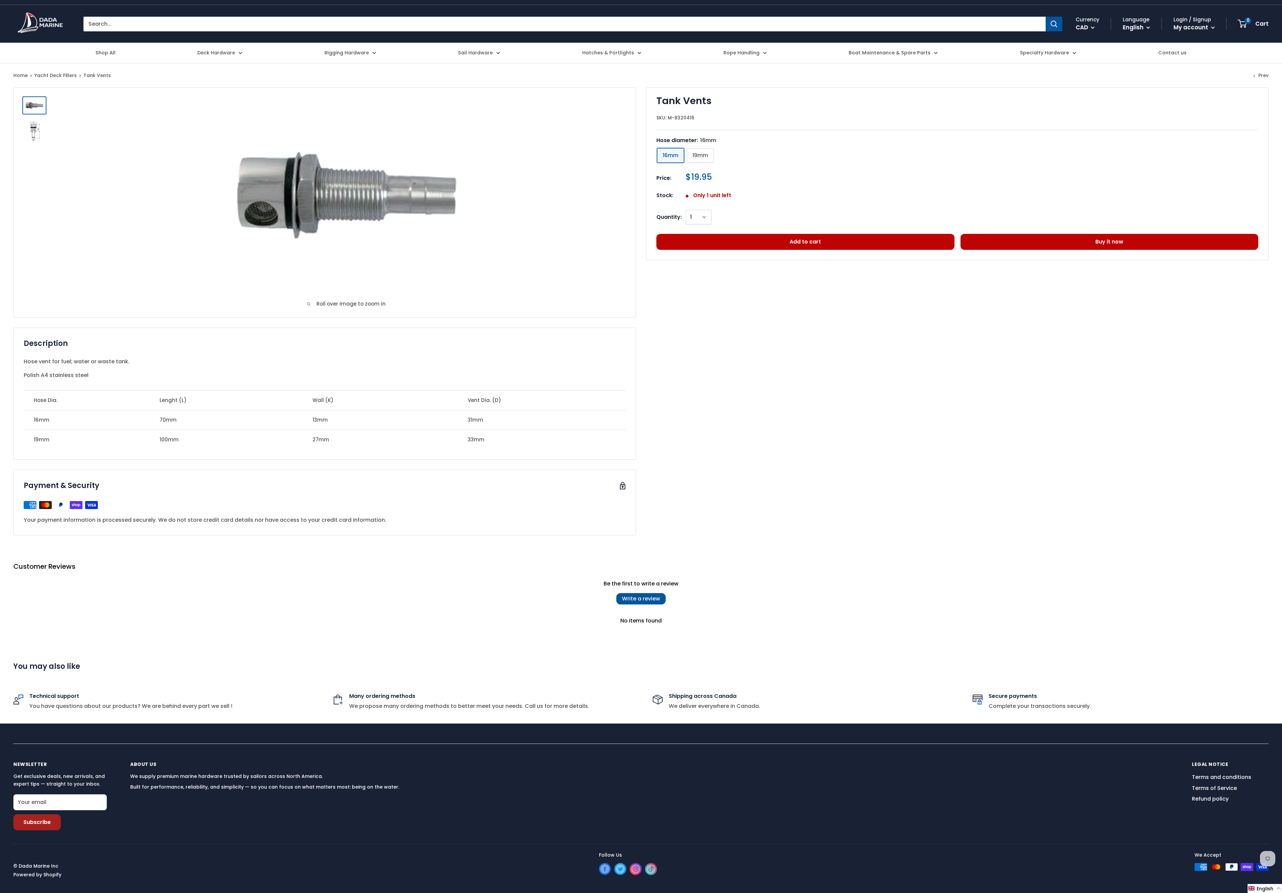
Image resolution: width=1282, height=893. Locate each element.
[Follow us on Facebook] (605, 869)
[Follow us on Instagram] (636, 869)
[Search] (1054, 24)
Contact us (1172, 52)
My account (1191, 27)
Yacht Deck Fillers (55, 75)
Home (20, 75)
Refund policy (1210, 799)
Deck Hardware (216, 52)
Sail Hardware (475, 52)
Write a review (641, 598)
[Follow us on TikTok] (651, 869)
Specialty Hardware (1044, 52)
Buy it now (1109, 242)
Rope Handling (741, 52)
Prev (1263, 75)
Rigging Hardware (347, 52)
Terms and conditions (1221, 777)
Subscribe (37, 822)
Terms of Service (1214, 788)
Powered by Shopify (37, 874)
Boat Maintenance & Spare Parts (889, 52)
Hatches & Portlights (608, 52)
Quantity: (669, 217)
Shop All (105, 52)
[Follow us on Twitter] (620, 869)
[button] (1265, 888)
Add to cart (805, 242)
